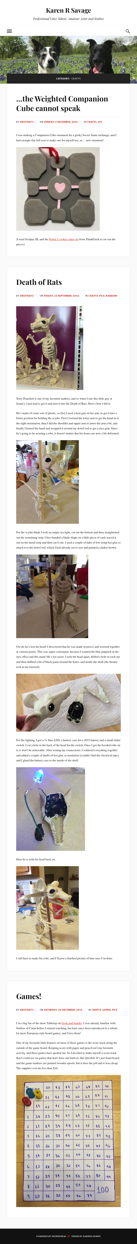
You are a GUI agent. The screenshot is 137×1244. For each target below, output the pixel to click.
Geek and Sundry (71, 1023)
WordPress (59, 1236)
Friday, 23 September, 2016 (61, 295)
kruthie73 (27, 122)
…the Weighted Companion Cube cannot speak (62, 103)
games (106, 1009)
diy (100, 122)
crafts (92, 122)
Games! (28, 996)
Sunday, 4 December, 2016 (61, 122)
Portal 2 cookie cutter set (64, 239)
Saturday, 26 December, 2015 (63, 1009)
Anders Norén (92, 1236)
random (111, 295)
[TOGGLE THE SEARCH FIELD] (127, 31)
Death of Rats (39, 282)
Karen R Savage (68, 10)
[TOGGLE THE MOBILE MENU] (9, 31)
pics (102, 295)
